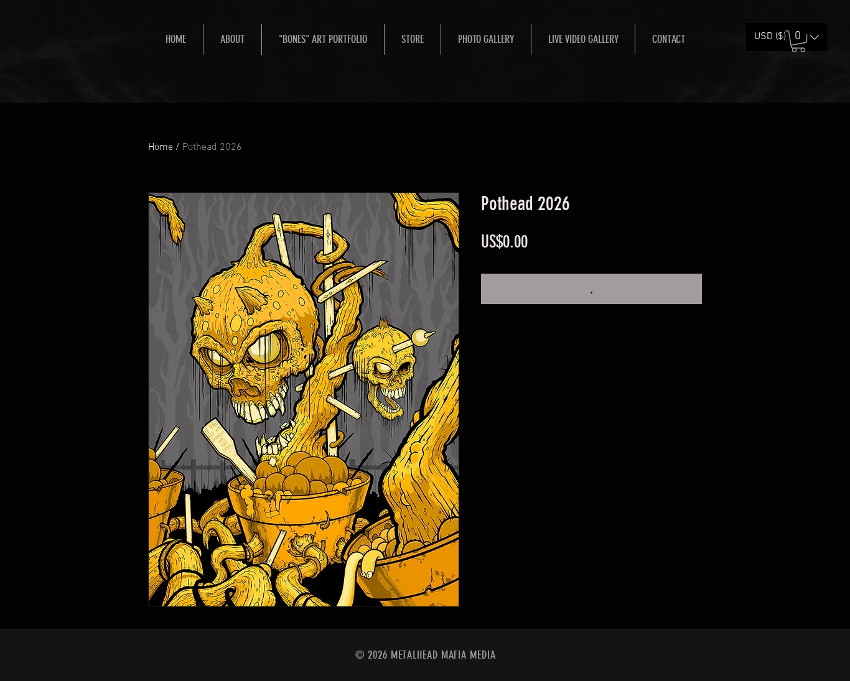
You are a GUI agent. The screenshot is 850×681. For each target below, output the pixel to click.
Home (160, 147)
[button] (798, 41)
